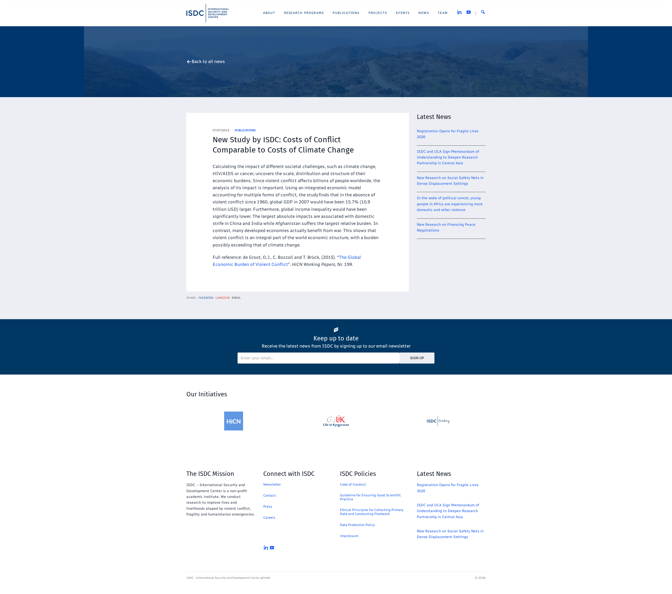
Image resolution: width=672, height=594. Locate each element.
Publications (245, 130)
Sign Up (417, 358)
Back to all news (208, 61)
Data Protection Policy (357, 525)
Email (236, 297)
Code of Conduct (353, 484)
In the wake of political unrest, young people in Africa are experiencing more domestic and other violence (450, 204)
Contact (269, 495)
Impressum (349, 536)
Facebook (205, 297)
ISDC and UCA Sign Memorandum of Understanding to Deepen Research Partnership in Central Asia (448, 157)
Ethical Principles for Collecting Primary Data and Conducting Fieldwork (371, 512)
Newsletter (272, 484)
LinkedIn (223, 297)
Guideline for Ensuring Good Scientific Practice (370, 497)
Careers (269, 517)
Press (267, 506)
